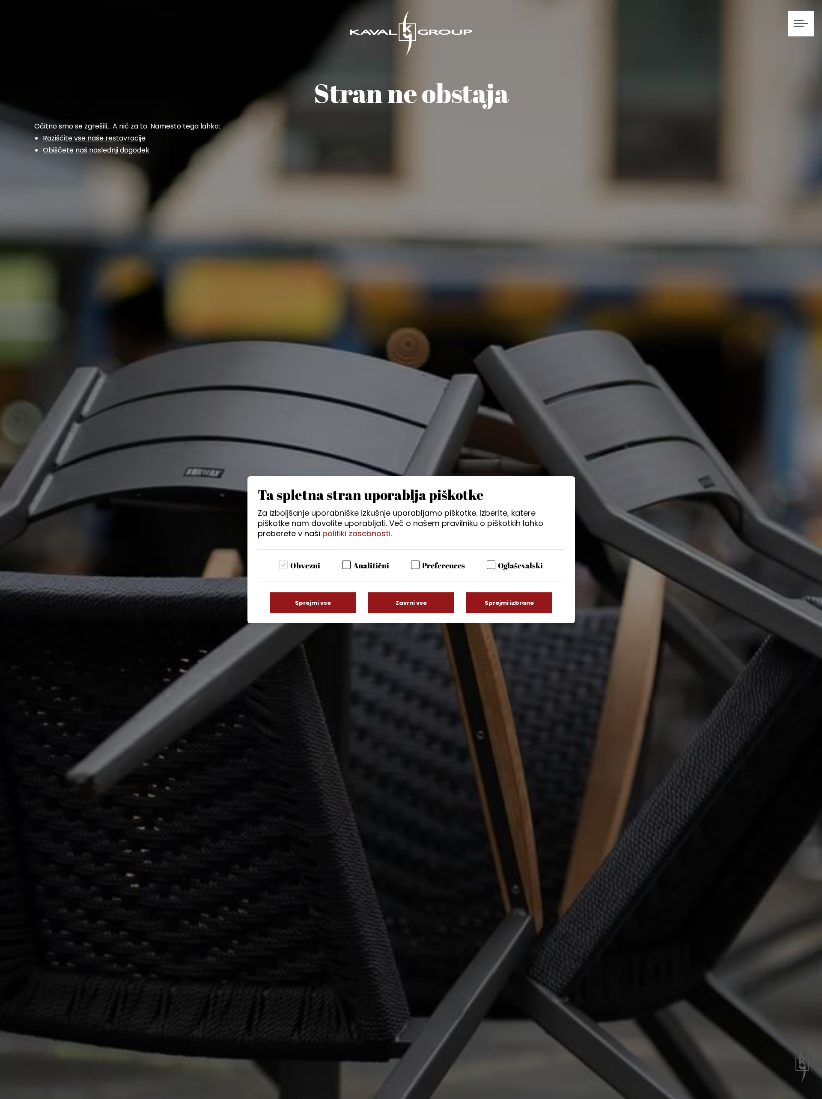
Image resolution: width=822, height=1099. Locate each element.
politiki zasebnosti (356, 533)
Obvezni (305, 565)
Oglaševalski (520, 565)
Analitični (371, 565)
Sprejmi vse (313, 603)
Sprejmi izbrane (509, 603)
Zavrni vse (411, 603)
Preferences (443, 565)
